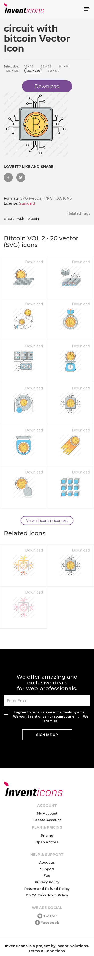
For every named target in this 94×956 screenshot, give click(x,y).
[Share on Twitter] (20, 177)
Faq (47, 875)
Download (34, 262)
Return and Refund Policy (47, 889)
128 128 (12, 70)
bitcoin (33, 218)
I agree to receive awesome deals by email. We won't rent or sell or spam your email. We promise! (50, 716)
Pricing (47, 835)
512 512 (53, 70)
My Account (47, 813)
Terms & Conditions (46, 951)
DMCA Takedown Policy (47, 895)
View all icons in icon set (47, 520)
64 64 (64, 66)
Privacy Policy (47, 882)
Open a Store (47, 842)
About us (47, 862)
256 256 (33, 70)
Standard (27, 203)
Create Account (47, 820)
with (20, 218)
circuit (9, 218)
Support (47, 869)
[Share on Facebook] (8, 177)
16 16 (28, 66)
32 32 (46, 66)
